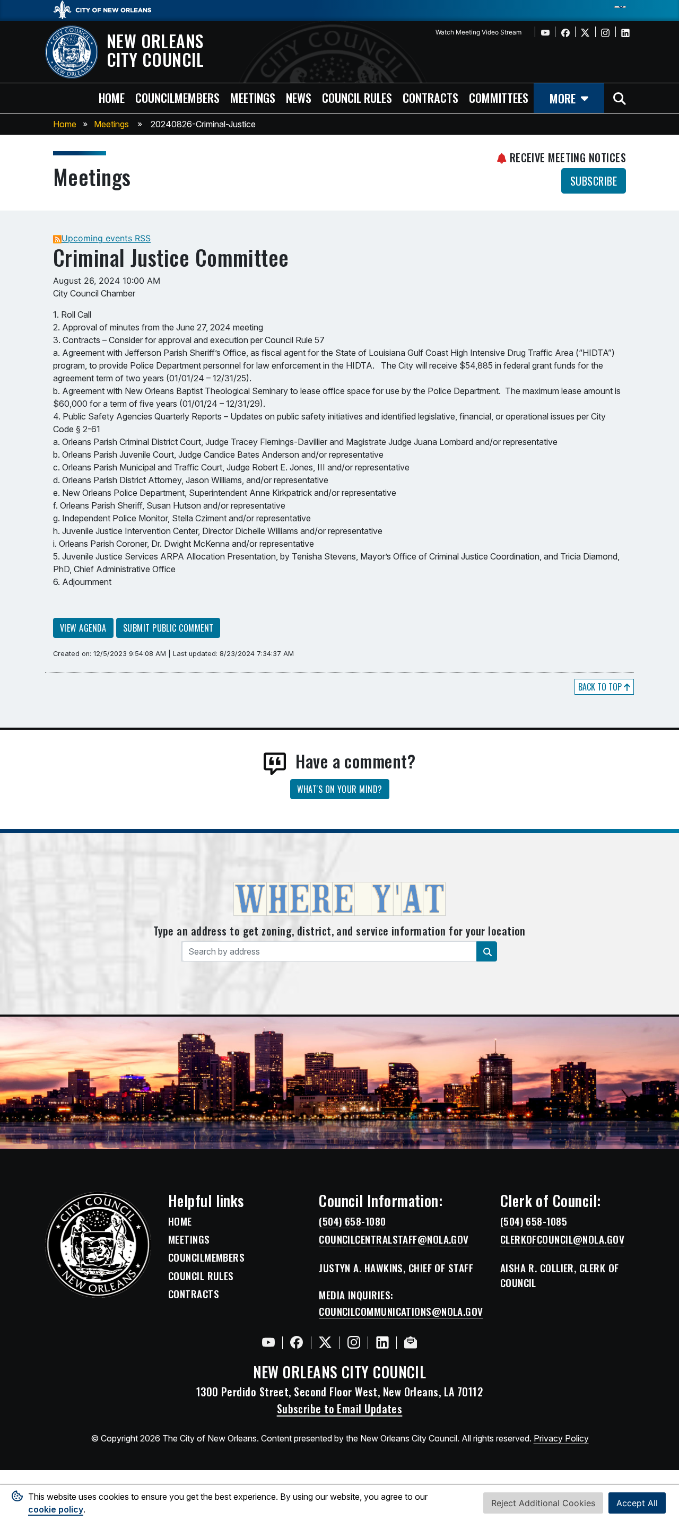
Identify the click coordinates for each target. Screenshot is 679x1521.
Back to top (601, 686)
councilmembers (177, 97)
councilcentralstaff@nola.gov (394, 1239)
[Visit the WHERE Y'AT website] (339, 902)
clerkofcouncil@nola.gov (562, 1239)
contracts (430, 97)
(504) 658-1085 (533, 1221)
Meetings (111, 124)
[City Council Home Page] (98, 1245)
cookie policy (55, 1509)
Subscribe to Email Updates (340, 1408)
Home (64, 124)
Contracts (193, 1294)
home (112, 97)
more (563, 98)
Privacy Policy (561, 1438)
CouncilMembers (206, 1257)
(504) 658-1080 (352, 1221)
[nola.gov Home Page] (107, 9)
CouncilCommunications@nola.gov (401, 1311)
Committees (498, 97)
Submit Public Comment (168, 628)
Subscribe (593, 181)
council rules (357, 97)
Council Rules (201, 1276)
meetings (252, 97)
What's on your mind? (339, 789)
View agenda (83, 628)
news (298, 97)
